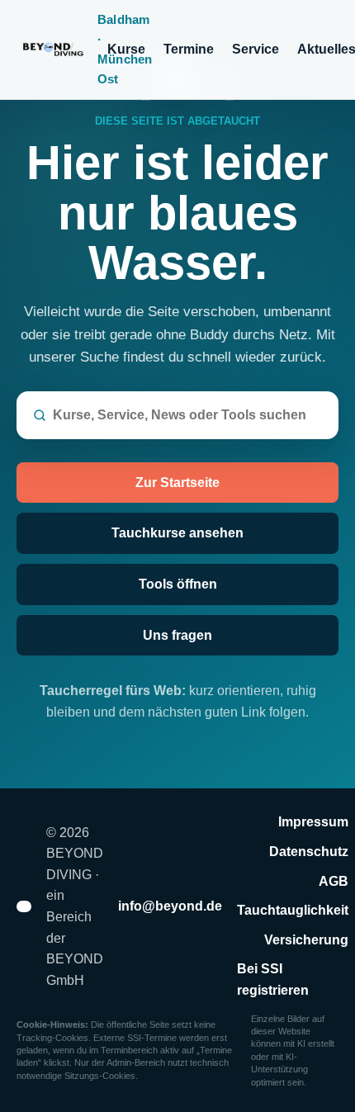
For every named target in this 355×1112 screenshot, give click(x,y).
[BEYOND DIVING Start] (55, 49)
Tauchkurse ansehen (177, 533)
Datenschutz (308, 852)
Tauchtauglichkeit (292, 910)
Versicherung (306, 940)
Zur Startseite (177, 483)
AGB (333, 881)
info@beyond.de (170, 906)
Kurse (126, 49)
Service (255, 49)
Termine (188, 49)
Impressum (313, 822)
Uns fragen (177, 635)
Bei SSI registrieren (273, 979)
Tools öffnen (178, 584)
